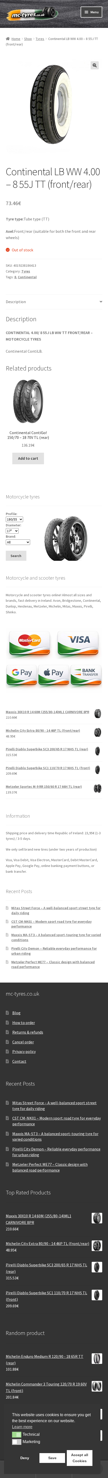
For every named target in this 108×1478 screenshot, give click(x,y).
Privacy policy (24, 1051)
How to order (23, 1022)
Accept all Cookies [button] (79, 1458)
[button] (95, 65)
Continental (27, 277)
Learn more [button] (22, 1427)
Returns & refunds (27, 1032)
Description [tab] (16, 301)
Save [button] (52, 1458)
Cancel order (23, 1041)
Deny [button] (24, 1458)
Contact (19, 1061)
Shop (28, 38)
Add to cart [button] (28, 458)
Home (16, 38)
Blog (16, 1012)
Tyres (40, 38)
